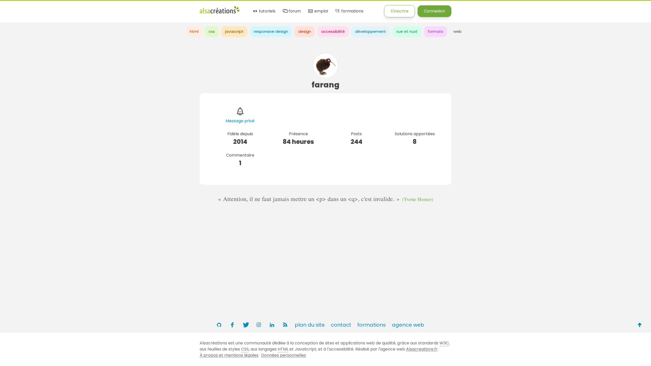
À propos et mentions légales (229, 355)
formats (435, 31)
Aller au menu (13, 8)
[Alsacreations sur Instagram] (258, 324)
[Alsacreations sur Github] (219, 324)
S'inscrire (399, 11)
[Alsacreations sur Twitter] (245, 324)
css (212, 31)
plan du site (310, 324)
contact (341, 324)
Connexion (434, 11)
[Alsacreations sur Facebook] (232, 324)
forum (294, 11)
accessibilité (333, 31)
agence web (408, 324)
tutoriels (266, 11)
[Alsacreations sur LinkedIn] (271, 324)
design (304, 31)
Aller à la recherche (92, 8)
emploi (320, 11)
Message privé (240, 121)
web (457, 31)
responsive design (271, 31)
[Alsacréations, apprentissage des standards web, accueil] (220, 13)
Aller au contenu (50, 8)
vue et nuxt (407, 31)
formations (351, 11)
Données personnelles (283, 355)
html (194, 31)
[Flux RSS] (285, 324)
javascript (234, 31)
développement (370, 31)
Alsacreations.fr (422, 349)
